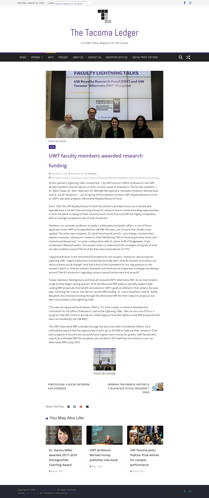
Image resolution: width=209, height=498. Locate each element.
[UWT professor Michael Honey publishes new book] (104, 427)
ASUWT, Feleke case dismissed (71, 2)
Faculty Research (76, 178)
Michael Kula (103, 178)
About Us (78, 57)
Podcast (63, 57)
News (23, 57)
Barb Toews (56, 178)
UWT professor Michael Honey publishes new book (104, 455)
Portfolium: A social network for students (69, 386)
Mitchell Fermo (77, 173)
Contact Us (94, 57)
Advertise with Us (116, 57)
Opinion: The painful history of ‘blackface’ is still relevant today (128, 388)
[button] (41, 57)
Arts (50, 57)
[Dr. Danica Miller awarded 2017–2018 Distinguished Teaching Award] (64, 427)
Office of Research (137, 178)
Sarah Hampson (153, 178)
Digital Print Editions (145, 57)
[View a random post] (188, 57)
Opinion (35, 57)
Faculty (65, 178)
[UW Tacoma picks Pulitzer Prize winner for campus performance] (145, 427)
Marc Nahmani (90, 178)
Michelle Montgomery (119, 178)
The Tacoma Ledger (104, 32)
